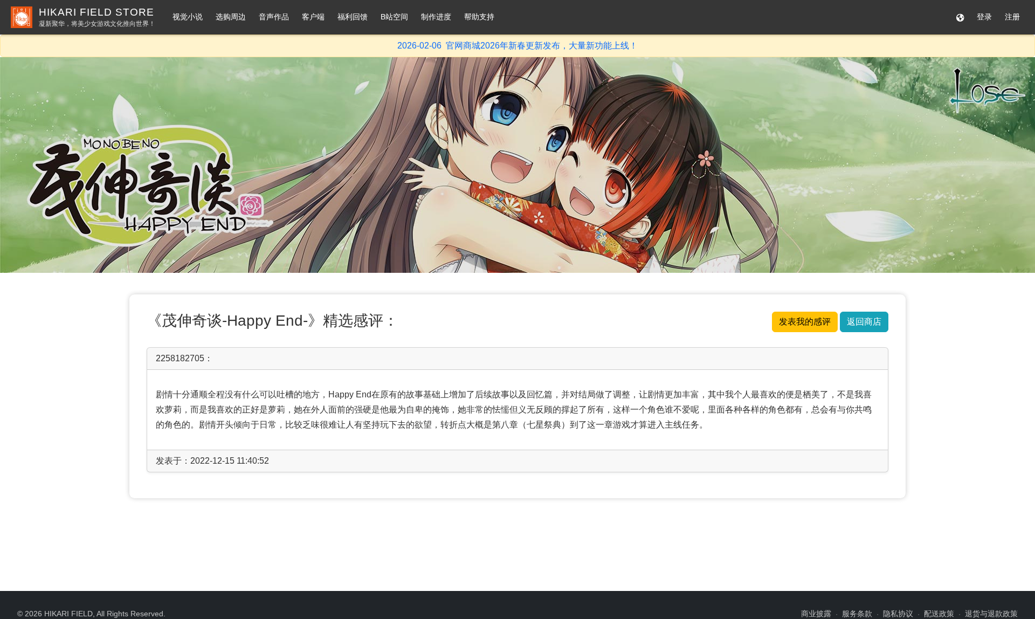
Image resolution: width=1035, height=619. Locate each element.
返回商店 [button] (864, 321)
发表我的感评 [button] (805, 321)
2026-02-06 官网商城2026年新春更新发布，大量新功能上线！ (517, 45)
